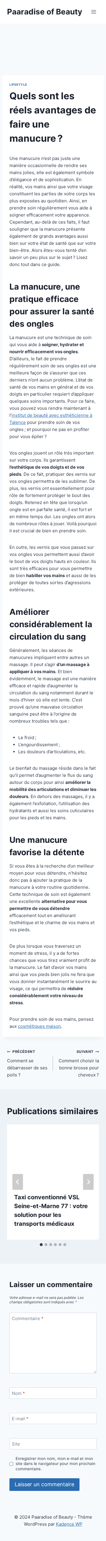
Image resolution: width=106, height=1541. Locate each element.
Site (16, 1444)
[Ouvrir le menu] (93, 11)
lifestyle (18, 85)
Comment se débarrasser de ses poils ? (27, 1063)
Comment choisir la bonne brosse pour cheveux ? (79, 1063)
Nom (18, 1393)
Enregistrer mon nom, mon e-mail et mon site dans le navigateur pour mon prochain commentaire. (55, 1463)
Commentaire (28, 1318)
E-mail (20, 1418)
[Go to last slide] (17, 1182)
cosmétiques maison (39, 1026)
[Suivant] (88, 1182)
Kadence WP (69, 1524)
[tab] (41, 1244)
